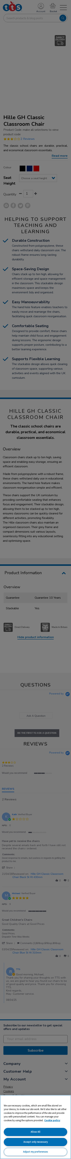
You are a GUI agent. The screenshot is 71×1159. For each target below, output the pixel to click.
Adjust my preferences (35, 1151)
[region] (35, 1127)
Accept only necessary (35, 1141)
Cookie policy (52, 1120)
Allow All (35, 1131)
